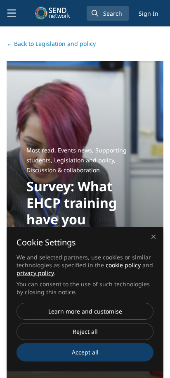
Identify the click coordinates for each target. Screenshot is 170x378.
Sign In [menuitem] (148, 13)
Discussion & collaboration (63, 170)
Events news (75, 150)
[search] (108, 13)
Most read (40, 150)
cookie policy (123, 265)
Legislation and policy (51, 44)
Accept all (85, 352)
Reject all (85, 331)
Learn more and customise (85, 311)
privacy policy (35, 273)
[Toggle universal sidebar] (11, 13)
